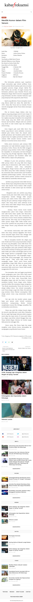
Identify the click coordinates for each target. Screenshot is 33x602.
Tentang (5, 591)
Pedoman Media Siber (16, 596)
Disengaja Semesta (14, 535)
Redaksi (12, 591)
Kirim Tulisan (20, 591)
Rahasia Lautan (7, 419)
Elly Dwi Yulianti (8, 26)
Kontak (28, 591)
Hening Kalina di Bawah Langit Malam (20, 542)
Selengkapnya (16, 468)
